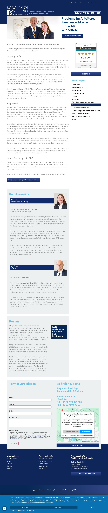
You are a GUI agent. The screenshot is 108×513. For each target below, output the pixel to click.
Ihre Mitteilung (14, 418)
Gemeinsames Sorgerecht (82, 108)
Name (11, 397)
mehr (92, 507)
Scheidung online (78, 93)
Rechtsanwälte (73, 3)
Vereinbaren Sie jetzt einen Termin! (23, 180)
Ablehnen (24, 507)
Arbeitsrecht (76, 85)
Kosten (90, 3)
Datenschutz (43, 466)
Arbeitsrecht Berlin (45, 459)
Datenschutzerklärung (36, 436)
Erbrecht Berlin (44, 464)
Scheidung (75, 90)
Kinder (74, 105)
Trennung (75, 96)
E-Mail (11, 411)
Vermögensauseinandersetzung (83, 102)
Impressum (43, 468)
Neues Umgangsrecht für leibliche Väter (86, 111)
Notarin (82, 3)
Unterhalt (75, 99)
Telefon (12, 404)
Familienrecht (76, 88)
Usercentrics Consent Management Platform (81, 435)
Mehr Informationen (71, 431)
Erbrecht (75, 119)
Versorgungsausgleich (80, 116)
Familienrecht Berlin (46, 461)
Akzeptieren (86, 431)
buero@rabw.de (14, 438)
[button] (78, 445)
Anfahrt (9, 468)
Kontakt (97, 3)
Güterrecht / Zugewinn (80, 113)
